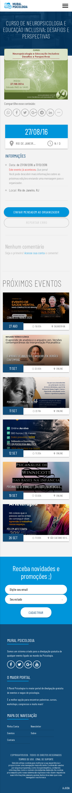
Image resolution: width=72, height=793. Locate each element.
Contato (11, 739)
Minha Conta (13, 726)
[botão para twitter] (19, 664)
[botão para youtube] (37, 664)
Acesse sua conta (34, 253)
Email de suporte (44, 759)
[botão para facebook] (11, 664)
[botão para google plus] (28, 664)
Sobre (33, 733)
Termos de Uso (26, 759)
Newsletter (36, 726)
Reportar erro (36, 222)
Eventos (11, 733)
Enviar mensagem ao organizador (36, 212)
